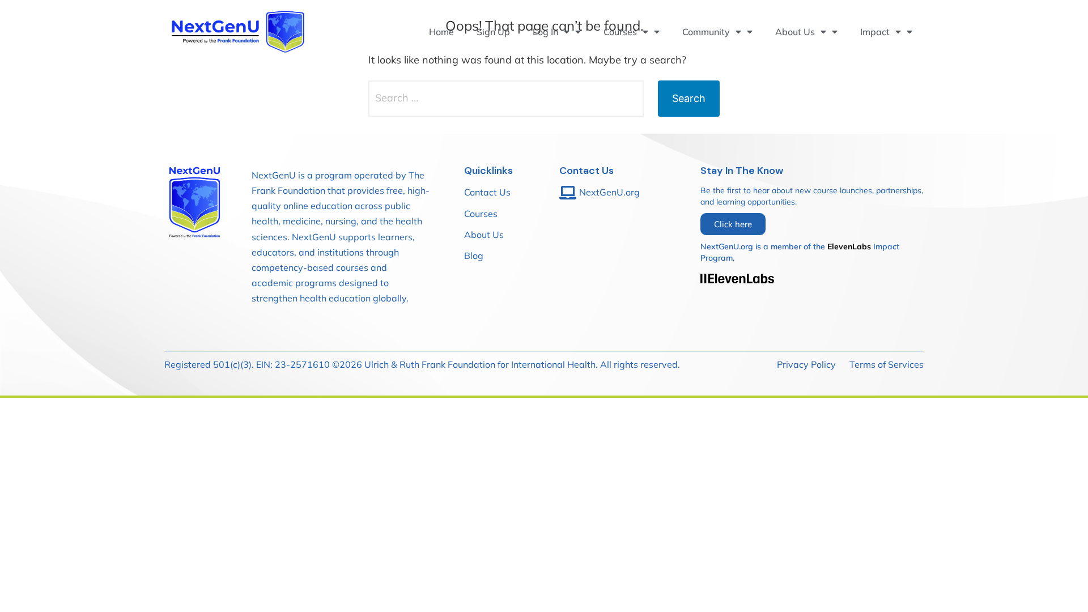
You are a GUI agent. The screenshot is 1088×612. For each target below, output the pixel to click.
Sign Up (493, 31)
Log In (545, 31)
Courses (620, 31)
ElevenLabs (849, 246)
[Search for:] (506, 98)
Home (441, 31)
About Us (795, 31)
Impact (875, 31)
